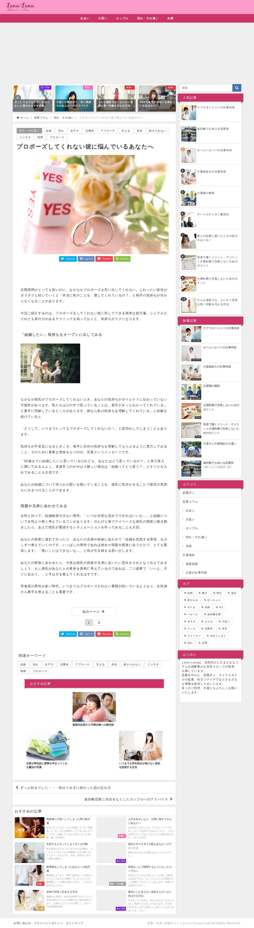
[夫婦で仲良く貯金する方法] (53, 900)
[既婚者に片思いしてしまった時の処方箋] (53, 828)
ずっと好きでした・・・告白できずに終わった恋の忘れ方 (65, 787)
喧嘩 (40, 137)
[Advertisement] (127, 54)
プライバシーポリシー (48, 923)
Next (170, 98)
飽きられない (157, 130)
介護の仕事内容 (196, 572)
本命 (140, 130)
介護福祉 (189, 555)
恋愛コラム (190, 501)
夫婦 (170, 18)
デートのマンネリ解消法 (213, 214)
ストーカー (194, 636)
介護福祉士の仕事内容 (211, 171)
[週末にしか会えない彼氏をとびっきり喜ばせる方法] (135, 901)
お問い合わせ (22, 923)
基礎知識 (192, 563)
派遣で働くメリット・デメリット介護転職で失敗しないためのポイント (217, 261)
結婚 (49, 130)
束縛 (207, 607)
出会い (85, 18)
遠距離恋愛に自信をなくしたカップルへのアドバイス (126, 799)
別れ (61, 130)
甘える (126, 130)
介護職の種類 (206, 193)
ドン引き (25, 137)
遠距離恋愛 (214, 614)
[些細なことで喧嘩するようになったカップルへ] (135, 876)
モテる (192, 607)
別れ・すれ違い (148, 18)
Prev (18, 98)
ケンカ (192, 628)
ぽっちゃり (214, 600)
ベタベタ (193, 614)
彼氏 (219, 593)
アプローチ (108, 130)
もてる (209, 621)
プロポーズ (57, 137)
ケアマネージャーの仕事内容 (216, 107)
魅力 (204, 593)
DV (221, 607)
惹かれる (193, 600)
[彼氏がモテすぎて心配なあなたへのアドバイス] (135, 852)
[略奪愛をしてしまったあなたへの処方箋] (53, 876)
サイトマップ (74, 923)
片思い (103, 18)
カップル (122, 18)
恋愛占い (189, 492)
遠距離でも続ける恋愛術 (213, 128)
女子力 (74, 130)
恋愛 (204, 643)
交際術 (90, 130)
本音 (224, 628)
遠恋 (234, 593)
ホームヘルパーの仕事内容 (214, 150)
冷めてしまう (218, 636)
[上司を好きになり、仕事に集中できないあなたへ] (135, 828)
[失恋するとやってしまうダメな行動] (53, 852)
